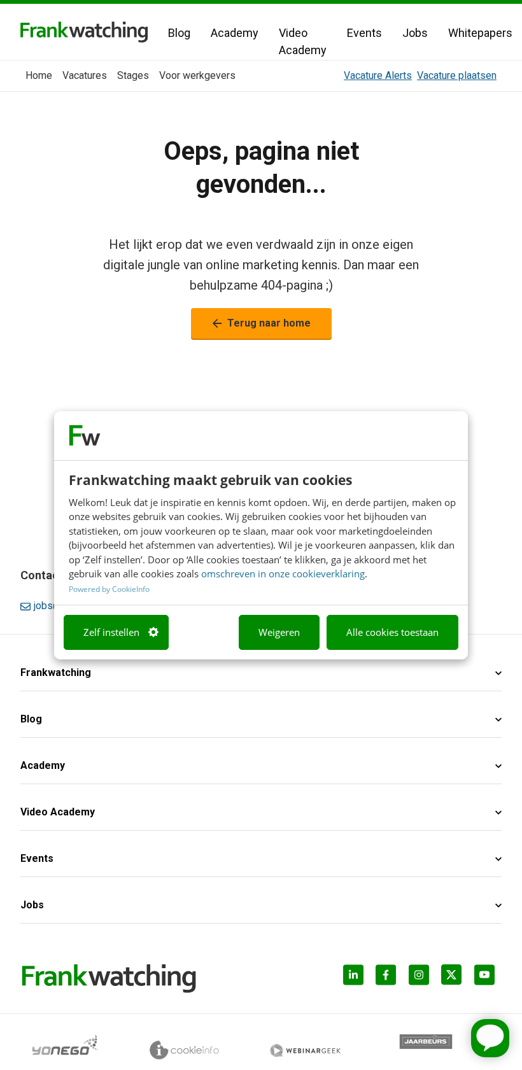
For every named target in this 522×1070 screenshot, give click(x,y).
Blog (179, 32)
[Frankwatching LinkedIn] (356, 978)
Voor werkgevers (197, 75)
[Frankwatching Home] (84, 32)
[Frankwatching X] (455, 978)
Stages (133, 75)
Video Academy (303, 41)
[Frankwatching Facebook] (389, 978)
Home (38, 75)
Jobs (415, 32)
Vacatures (84, 75)
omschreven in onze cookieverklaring (283, 573)
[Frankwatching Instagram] (422, 978)
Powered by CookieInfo (109, 589)
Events (364, 32)
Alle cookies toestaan (392, 632)
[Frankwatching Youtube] (488, 978)
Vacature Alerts (378, 75)
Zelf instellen (111, 632)
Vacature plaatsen (457, 75)
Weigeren (279, 632)
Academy (234, 32)
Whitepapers (480, 32)
